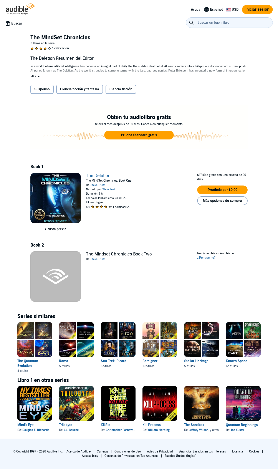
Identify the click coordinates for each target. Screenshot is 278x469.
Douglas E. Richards (35, 430)
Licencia (237, 451)
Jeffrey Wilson (198, 430)
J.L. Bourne (71, 430)
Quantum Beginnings (242, 425)
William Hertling (158, 430)
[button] (35, 76)
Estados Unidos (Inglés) (180, 456)
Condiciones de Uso (127, 451)
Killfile (105, 425)
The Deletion (98, 175)
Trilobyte (65, 425)
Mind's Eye (25, 425)
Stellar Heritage (196, 361)
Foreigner (149, 361)
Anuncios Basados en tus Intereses (202, 451)
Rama (63, 361)
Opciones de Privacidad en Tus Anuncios (131, 456)
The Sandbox (194, 425)
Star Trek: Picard (113, 361)
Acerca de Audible (78, 451)
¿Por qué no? (206, 258)
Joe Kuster (238, 430)
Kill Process (151, 425)
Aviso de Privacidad (160, 451)
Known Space (236, 361)
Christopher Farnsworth (122, 430)
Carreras (102, 451)
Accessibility (90, 456)
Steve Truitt (98, 185)
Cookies (254, 451)
